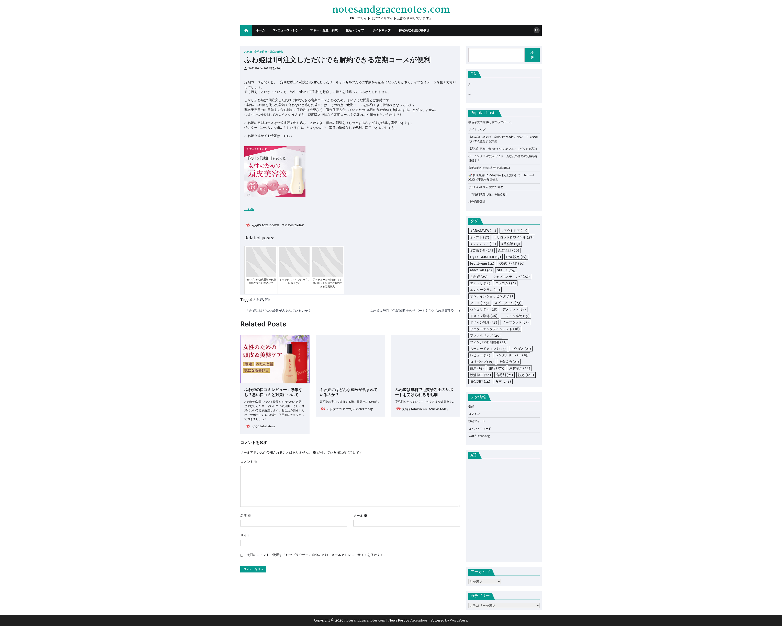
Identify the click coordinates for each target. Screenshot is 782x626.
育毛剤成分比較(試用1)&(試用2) (489, 168)
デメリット (514, 309)
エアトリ (480, 283)
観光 (526, 375)
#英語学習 (481, 250)
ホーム (260, 30)
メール (360, 515)
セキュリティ (483, 309)
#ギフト (479, 237)
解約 (268, 300)
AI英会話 (508, 250)
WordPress (458, 620)
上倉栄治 (509, 362)
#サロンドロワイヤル (514, 237)
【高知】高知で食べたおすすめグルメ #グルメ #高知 (502, 149)
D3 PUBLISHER (485, 257)
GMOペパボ (511, 263)
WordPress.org (479, 436)
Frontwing (482, 263)
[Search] (537, 30)
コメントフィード (479, 428)
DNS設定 (516, 257)
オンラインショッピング (491, 296)
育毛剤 (504, 375)
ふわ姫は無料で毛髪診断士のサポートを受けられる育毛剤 (424, 392)
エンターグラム (485, 290)
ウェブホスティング (511, 277)
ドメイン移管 (516, 316)
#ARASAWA (483, 231)
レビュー (480, 355)
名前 (245, 515)
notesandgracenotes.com (391, 10)
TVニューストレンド (287, 30)
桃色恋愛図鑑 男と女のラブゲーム (490, 122)
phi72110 (253, 68)
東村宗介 (519, 368)
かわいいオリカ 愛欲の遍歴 (485, 187)
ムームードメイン (488, 349)
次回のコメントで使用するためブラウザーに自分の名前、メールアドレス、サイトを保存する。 (317, 555)
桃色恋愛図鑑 (476, 202)
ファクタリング (485, 335)
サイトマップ (381, 30)
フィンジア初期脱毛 (488, 342)
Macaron (481, 270)
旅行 (496, 368)
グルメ (479, 303)
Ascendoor (418, 620)
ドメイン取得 (484, 316)
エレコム (505, 283)
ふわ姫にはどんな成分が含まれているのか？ (349, 392)
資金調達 (480, 381)
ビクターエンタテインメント (495, 329)
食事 (503, 381)
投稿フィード (476, 421)
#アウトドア (514, 231)
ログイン (474, 414)
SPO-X (506, 270)
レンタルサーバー (511, 355)
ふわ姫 (248, 51)
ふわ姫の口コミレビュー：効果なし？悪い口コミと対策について (273, 392)
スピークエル (507, 303)
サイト (245, 535)
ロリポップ (482, 362)
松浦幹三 (480, 375)
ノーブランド (515, 322)
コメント (248, 462)
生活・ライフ (355, 30)
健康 (477, 368)
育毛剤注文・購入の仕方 (268, 51)
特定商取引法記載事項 (414, 30)
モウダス (521, 349)
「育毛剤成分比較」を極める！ (488, 194)
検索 (532, 55)
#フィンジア (483, 244)
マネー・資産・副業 (324, 30)
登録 (471, 406)
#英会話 (510, 244)
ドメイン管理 (483, 322)
